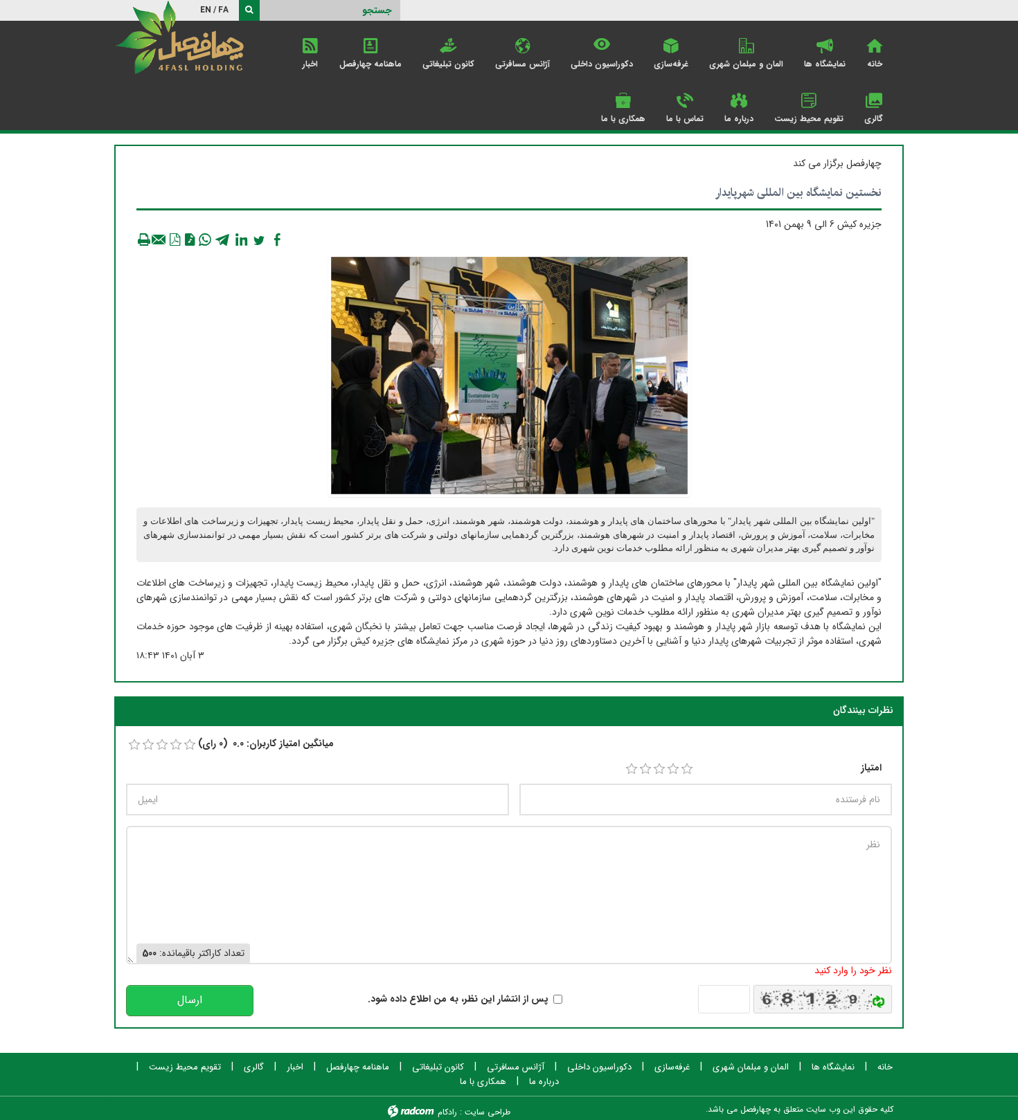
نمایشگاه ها (833, 1067)
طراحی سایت (487, 1112)
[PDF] (174, 239)
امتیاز (871, 768)
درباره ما (544, 1082)
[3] (659, 769)
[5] (687, 769)
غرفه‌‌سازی (672, 1067)
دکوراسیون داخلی (599, 1067)
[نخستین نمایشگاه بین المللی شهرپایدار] (509, 375)
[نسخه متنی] (144, 239)
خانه (885, 1067)
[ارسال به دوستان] (159, 239)
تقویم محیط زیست (185, 1067)
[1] (631, 769)
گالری (254, 1067)
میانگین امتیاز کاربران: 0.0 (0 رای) (266, 744)
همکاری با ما (483, 1082)
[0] (134, 745)
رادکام (447, 1112)
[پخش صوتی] (190, 239)
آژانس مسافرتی (515, 1067)
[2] (645, 769)
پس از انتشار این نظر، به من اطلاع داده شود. (458, 999)
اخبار (295, 1067)
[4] (673, 769)
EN (205, 10)
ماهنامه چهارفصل (357, 1067)
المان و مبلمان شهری (751, 1067)
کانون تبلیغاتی (438, 1067)
